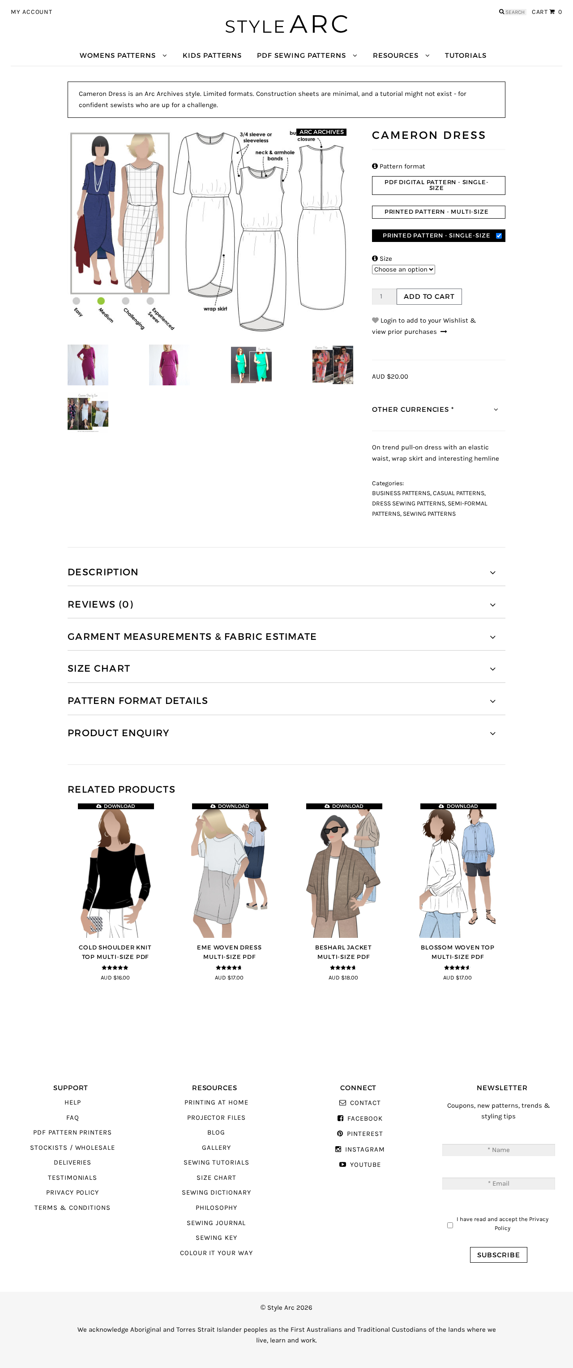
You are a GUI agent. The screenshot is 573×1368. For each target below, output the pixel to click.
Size (382, 259)
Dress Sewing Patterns (408, 503)
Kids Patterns (212, 55)
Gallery (216, 1148)
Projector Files (216, 1118)
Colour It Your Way (216, 1253)
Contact (365, 1103)
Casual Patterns (458, 493)
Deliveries (72, 1162)
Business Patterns (401, 493)
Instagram (365, 1149)
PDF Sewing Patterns (301, 55)
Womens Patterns (118, 55)
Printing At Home (216, 1102)
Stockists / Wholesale (72, 1148)
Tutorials (465, 55)
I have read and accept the (502, 1223)
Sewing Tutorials (216, 1162)
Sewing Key (216, 1238)
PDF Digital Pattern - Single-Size (436, 185)
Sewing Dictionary (216, 1192)
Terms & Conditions (72, 1208)
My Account (31, 12)
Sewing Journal (216, 1223)
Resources (395, 55)
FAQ (72, 1118)
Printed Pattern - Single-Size (436, 235)
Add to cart (429, 296)
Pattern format (398, 166)
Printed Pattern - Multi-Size (437, 211)
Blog (216, 1132)
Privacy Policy (72, 1192)
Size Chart (216, 1178)
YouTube (365, 1165)
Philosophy (216, 1208)
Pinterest (365, 1134)
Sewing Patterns (429, 514)
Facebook (364, 1118)
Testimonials (72, 1178)
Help (72, 1102)
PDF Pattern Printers (72, 1132)
